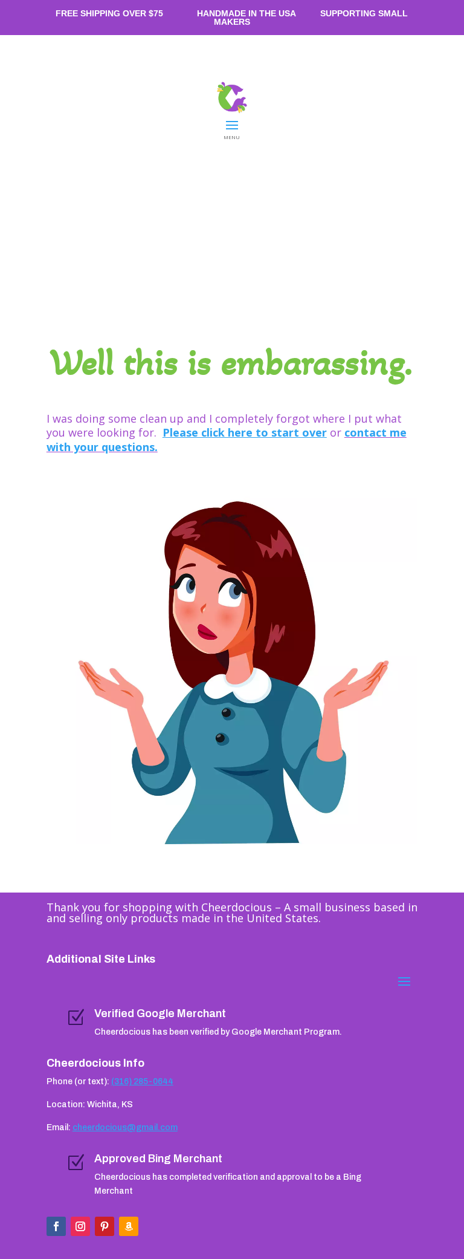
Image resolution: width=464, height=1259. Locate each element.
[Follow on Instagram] (80, 1226)
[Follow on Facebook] (56, 1226)
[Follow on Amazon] (128, 1226)
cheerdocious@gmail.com (125, 1127)
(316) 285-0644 (142, 1081)
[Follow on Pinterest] (104, 1226)
